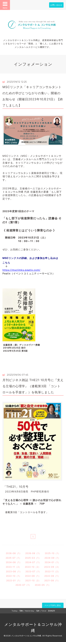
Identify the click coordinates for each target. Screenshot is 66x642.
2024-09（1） (52, 558)
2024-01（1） (52, 562)
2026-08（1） (14, 553)
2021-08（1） (52, 580)
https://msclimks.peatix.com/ (21, 269)
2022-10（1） (13, 576)
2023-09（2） (52, 567)
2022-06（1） (52, 576)
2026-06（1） (33, 553)
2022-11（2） (52, 571)
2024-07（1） (33, 562)
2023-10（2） (33, 567)
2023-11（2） (13, 567)
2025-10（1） (52, 553)
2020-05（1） (43, 585)
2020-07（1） (23, 585)
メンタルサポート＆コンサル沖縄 (26, 636)
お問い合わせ (56, 5)
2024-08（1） (14, 562)
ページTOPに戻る (53, 605)
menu (5, 8)
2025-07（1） (13, 558)
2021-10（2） (33, 580)
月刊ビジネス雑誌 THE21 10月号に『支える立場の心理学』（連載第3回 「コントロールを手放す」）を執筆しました (33, 386)
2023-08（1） (14, 571)
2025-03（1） (33, 558)
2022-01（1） (14, 580)
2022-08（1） (33, 576)
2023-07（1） (33, 571)
